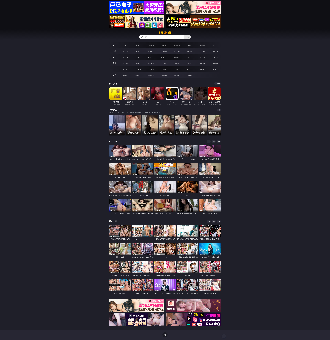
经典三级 (189, 57)
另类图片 (215, 63)
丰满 (209, 221)
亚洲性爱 (125, 57)
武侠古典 (164, 69)
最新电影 (113, 221)
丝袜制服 (189, 51)
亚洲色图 (138, 63)
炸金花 (190, 45)
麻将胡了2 (177, 45)
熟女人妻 (177, 51)
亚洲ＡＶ (125, 51)
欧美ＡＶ (151, 51)
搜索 (187, 37)
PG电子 (125, 45)
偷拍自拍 (138, 57)
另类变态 (215, 57)
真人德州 (138, 45)
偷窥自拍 (125, 63)
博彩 (114, 45)
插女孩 (125, 75)
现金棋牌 (202, 45)
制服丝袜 (177, 57)
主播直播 (202, 51)
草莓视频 (151, 75)
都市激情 (125, 69)
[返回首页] (224, 336)
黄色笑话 (202, 69)
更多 (219, 141)
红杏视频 (177, 75)
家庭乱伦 (138, 69)
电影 (114, 57)
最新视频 (113, 141)
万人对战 (151, 45)
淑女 (214, 221)
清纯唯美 (189, 63)
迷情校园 (177, 69)
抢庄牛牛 (215, 45)
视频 (114, 51)
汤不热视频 (163, 75)
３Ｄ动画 (164, 51)
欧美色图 (151, 63)
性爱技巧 (215, 69)
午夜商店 (138, 75)
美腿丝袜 (177, 63)
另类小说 (189, 69)
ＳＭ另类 (215, 51)
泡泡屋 (190, 75)
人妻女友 (151, 69)
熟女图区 (202, 63)
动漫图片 (164, 63)
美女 (209, 141)
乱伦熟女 (202, 57)
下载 (219, 110)
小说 (114, 69)
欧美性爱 (164, 57)
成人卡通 (151, 57)
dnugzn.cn (165, 32)
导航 (114, 75)
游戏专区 (164, 45)
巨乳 (214, 141)
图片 (114, 63)
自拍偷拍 (138, 51)
